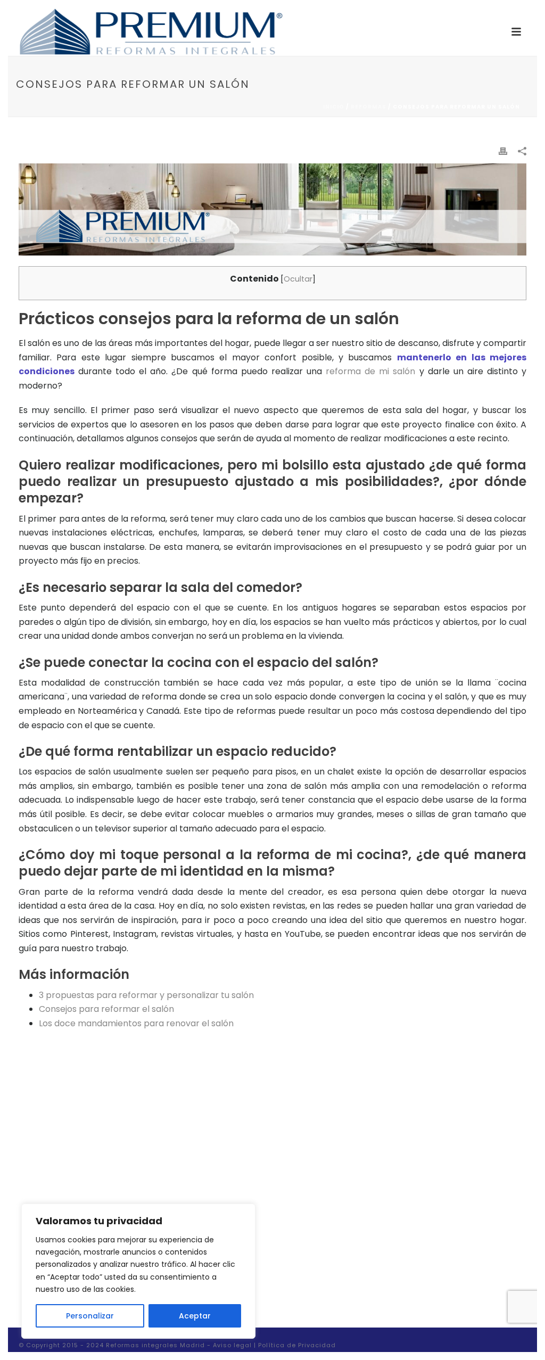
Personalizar (90, 1315)
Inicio (333, 107)
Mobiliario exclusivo (413, 1255)
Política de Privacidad (297, 1345)
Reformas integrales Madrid (155, 1345)
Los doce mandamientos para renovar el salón (136, 1023)
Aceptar (195, 1315)
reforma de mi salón (370, 371)
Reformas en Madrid (248, 1200)
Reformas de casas (414, 1177)
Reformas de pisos (412, 1197)
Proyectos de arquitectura (427, 1275)
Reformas (368, 107)
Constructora (403, 1294)
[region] (138, 1271)
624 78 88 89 (236, 1168)
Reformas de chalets (417, 1158)
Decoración (400, 1216)
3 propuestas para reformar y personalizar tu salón (146, 995)
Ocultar (298, 279)
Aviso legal (232, 1345)
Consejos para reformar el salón (106, 1009)
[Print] (503, 151)
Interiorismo (400, 1236)
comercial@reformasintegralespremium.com (296, 1184)
